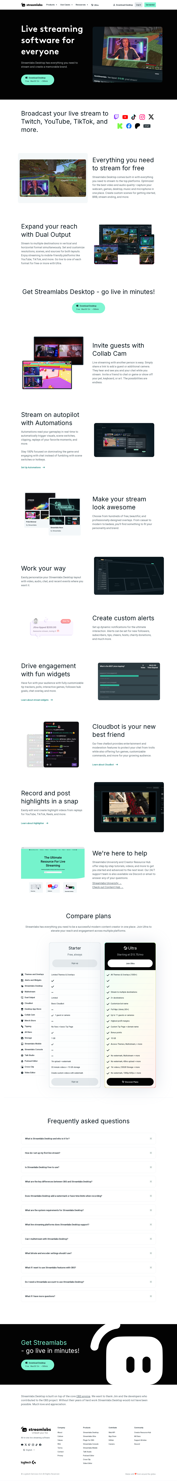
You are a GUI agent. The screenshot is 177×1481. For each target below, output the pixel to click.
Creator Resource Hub (142, 1432)
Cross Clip (87, 1459)
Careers (112, 1444)
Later (39, 14)
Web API (112, 1432)
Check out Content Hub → (107, 887)
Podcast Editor (88, 1456)
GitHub (111, 1440)
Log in (138, 5)
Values (60, 1440)
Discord (137, 1444)
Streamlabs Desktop (91, 1432)
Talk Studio (87, 1452)
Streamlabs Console (90, 1444)
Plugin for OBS (88, 1440)
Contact (61, 1452)
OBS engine (83, 1396)
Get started (150, 5)
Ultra (95, 5)
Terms (60, 1448)
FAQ (59, 1444)
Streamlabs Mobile (90, 1448)
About (60, 1432)
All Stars (137, 1436)
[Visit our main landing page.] (36, 1432)
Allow (50, 14)
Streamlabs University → (107, 883)
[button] (66, 5)
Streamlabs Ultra (89, 1436)
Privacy (60, 1456)
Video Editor (87, 1463)
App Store (112, 1436)
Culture (60, 1436)
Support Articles (140, 1440)
